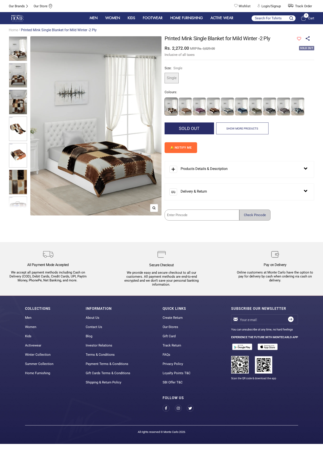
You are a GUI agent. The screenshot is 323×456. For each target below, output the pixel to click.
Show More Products (242, 128)
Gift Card (169, 336)
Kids (28, 336)
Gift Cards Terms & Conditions (108, 373)
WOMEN (112, 18)
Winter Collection (38, 355)
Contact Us (94, 327)
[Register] (291, 319)
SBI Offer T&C (173, 382)
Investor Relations (99, 345)
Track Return (172, 345)
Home (13, 30)
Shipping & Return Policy (103, 382)
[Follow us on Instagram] (181, 408)
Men (28, 318)
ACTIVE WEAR (221, 18)
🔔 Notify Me (181, 147)
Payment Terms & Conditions (107, 364)
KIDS (131, 18)
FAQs (166, 355)
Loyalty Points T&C (177, 373)
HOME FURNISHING (186, 18)
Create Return (173, 318)
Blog (89, 336)
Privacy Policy (173, 364)
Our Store (40, 6)
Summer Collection (39, 364)
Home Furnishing (37, 373)
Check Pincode (255, 215)
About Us (92, 318)
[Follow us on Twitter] (193, 408)
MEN (94, 18)
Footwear (153, 18)
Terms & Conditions (100, 355)
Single (171, 78)
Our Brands (17, 6)
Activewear (33, 345)
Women (30, 327)
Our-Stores (170, 327)
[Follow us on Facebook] (169, 408)
